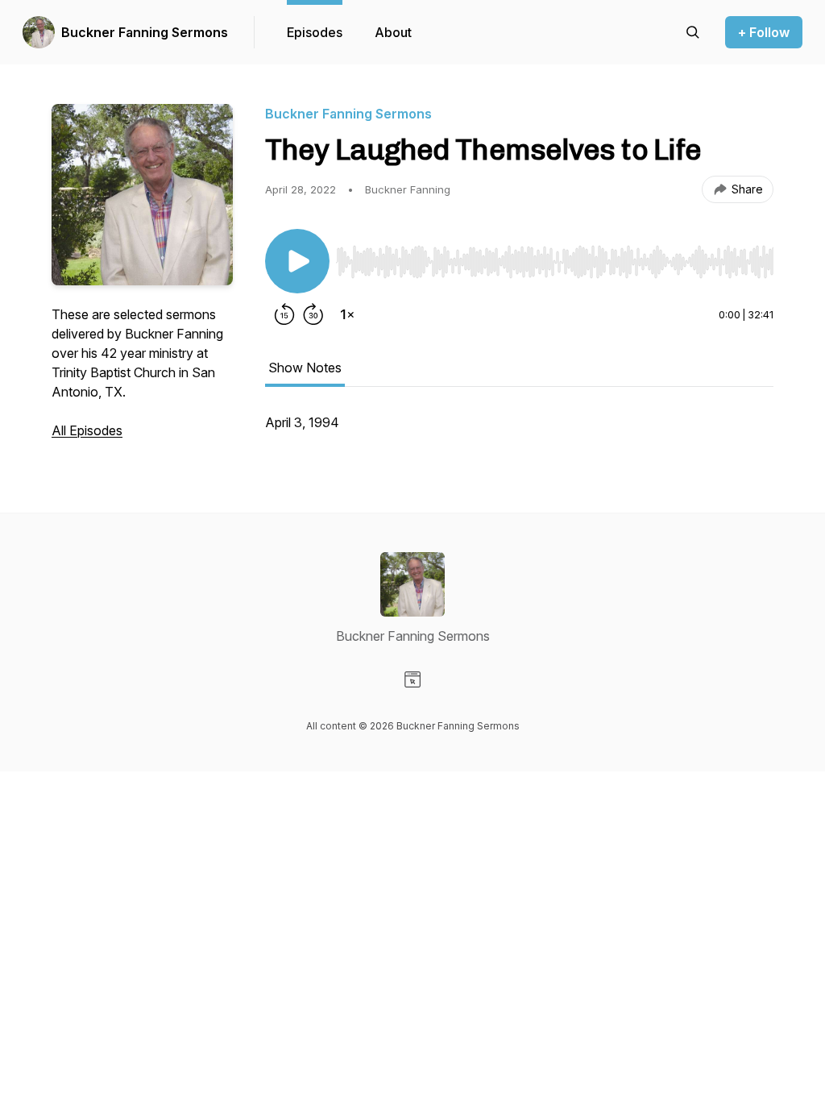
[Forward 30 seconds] (313, 314)
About (393, 32)
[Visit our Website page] (412, 679)
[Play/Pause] (297, 261)
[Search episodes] (692, 32)
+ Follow (764, 32)
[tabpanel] (519, 430)
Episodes (314, 32)
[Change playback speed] (347, 314)
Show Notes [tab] (305, 367)
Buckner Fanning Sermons (144, 32)
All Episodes (87, 430)
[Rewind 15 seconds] (284, 314)
